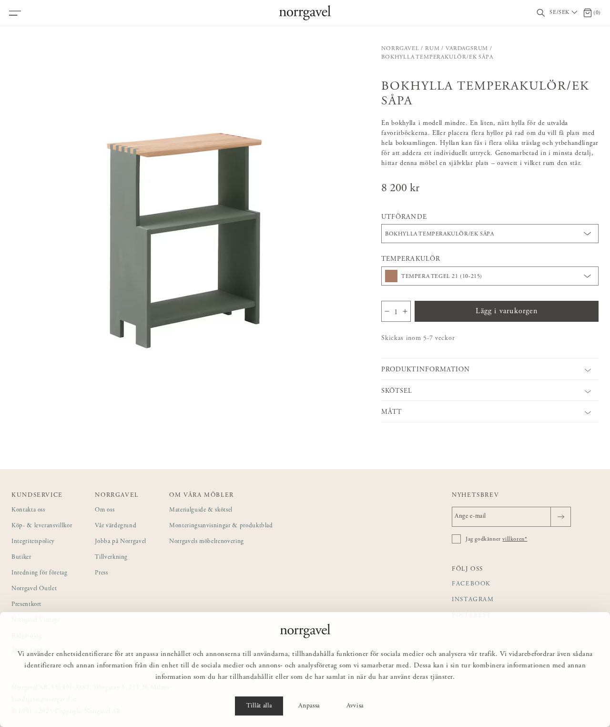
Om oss (104, 510)
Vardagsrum (467, 48)
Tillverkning (111, 557)
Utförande (404, 217)
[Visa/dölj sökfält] (540, 13)
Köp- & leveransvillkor (41, 526)
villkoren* (514, 539)
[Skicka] (560, 517)
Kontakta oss (28, 510)
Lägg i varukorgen (506, 311)
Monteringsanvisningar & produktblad (221, 526)
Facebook (471, 584)
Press (101, 573)
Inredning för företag (39, 573)
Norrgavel (400, 48)
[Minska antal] (387, 311)
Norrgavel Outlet (34, 589)
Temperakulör (410, 259)
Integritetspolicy (33, 542)
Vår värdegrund (115, 526)
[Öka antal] (405, 311)
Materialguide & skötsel (201, 510)
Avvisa (355, 706)
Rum (432, 48)
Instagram (473, 600)
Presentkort (26, 605)
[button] (185, 218)
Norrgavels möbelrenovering (206, 542)
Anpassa (309, 706)
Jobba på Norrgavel (120, 542)
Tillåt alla (259, 706)
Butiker (21, 557)
